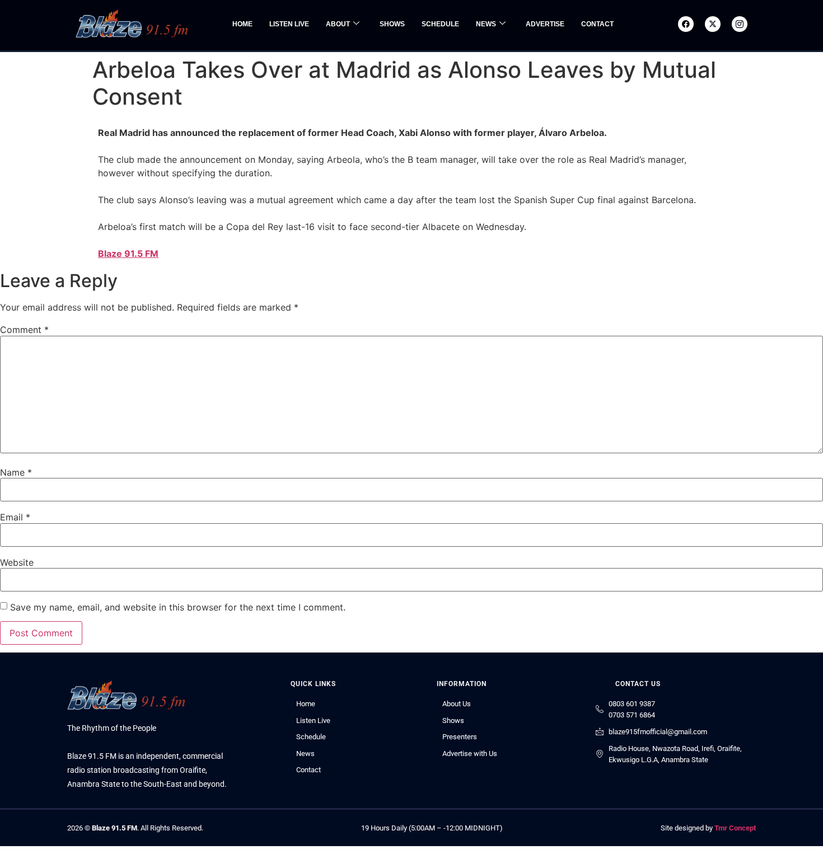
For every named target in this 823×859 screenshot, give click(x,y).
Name (16, 472)
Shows (392, 24)
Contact (597, 24)
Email (15, 517)
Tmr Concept (735, 828)
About (338, 24)
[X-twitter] (713, 24)
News (486, 24)
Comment (24, 329)
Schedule (440, 24)
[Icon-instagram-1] (739, 24)
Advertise (545, 24)
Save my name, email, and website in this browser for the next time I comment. (177, 607)
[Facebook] (686, 24)
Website (17, 562)
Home (242, 24)
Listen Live (289, 24)
